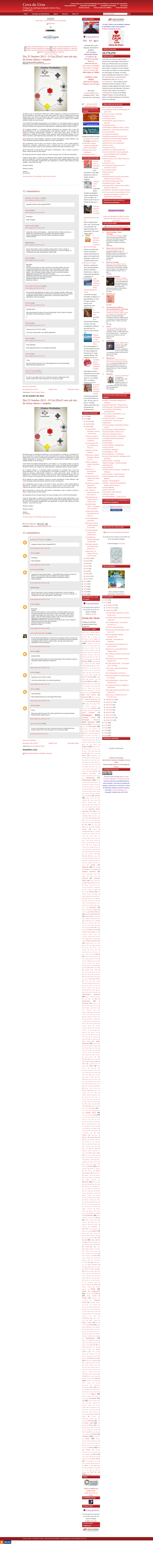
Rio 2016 (93, 1345)
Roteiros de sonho (94, 1358)
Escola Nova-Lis (95, 912)
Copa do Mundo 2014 (94, 818)
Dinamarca (97, 882)
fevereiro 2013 (110, 717)
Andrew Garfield (93, 674)
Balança (95, 728)
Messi (85, 1184)
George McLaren (87, 963)
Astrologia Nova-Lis (91, 720)
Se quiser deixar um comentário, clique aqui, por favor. (39, 176)
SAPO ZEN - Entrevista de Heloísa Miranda (117, 190)
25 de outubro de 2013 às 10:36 (35, 200)
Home (26, 14)
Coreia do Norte (89, 820)
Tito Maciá (85, 1429)
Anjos (92, 681)
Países (96, 1257)
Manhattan (88, 1141)
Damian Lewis (94, 842)
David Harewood (95, 858)
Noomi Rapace (90, 1242)
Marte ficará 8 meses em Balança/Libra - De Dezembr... (92, 525)
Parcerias (107, 174)
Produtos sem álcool (89, 1316)
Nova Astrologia (88, 1244)
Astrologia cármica (89, 154)
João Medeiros (94, 1039)
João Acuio (85, 1039)
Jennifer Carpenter (93, 1023)
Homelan (89, 992)
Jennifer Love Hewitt (88, 1030)
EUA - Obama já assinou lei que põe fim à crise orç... (92, 492)
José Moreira (89, 1057)
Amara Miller (95, 659)
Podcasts (88, 1293)
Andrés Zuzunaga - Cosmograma (114, 418)
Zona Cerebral (76, 1538)
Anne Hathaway (94, 683)
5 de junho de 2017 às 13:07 (34, 373)
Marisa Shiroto (94, 1161)
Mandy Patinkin (96, 1139)
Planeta (96, 1284)
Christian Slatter (96, 791)
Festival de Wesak (93, 938)
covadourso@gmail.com (91, 93)
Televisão (91, 1421)
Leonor (92, 1103)
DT (85, 1538)
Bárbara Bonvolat (88, 733)
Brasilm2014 (94, 755)
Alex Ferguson (94, 652)
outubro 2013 (110, 610)
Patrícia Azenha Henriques (92, 1269)
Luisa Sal (84, 1128)
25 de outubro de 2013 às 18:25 (35, 260)
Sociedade (92, 1398)
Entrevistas (92, 907)
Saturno (97, 1378)
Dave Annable (89, 853)
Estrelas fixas (96, 918)
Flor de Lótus (96, 943)
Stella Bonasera (93, 1403)
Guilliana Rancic (94, 976)
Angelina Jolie (93, 679)
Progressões (85, 1318)
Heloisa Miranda (87, 987)
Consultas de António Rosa (40, 14)
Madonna (84, 1137)
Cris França (95, 824)
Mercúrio (39, 63)
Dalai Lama (85, 842)
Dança (83, 844)
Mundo (90, 1215)
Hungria (98, 996)
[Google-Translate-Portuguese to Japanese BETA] (63, 48)
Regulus (93, 1333)
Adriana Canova (86, 645)
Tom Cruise (85, 1432)
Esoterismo (96, 914)
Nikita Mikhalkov (86, 1235)
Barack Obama (95, 731)
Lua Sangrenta (96, 1121)
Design (93, 865)
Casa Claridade (86, 769)
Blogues (85, 746)
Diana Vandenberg (87, 874)
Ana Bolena (85, 663)
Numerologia (88, 1246)
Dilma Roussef (88, 882)
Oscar (95, 1255)
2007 (85, 594)
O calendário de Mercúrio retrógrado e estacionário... (92, 539)
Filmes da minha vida (93, 941)
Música (98, 1217)
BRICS (84, 757)
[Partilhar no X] (44, 524)
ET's (85, 920)
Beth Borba (107, 423)
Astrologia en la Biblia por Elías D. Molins (116, 127)
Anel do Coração (84, 7)
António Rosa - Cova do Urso (113, 420)
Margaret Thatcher (87, 1150)
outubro (87, 426)
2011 (85, 584)
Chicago (84, 784)
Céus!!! (108, 326)
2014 (85, 416)
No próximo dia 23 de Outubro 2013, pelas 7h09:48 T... (92, 478)
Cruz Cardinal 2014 (92, 833)
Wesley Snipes (96, 1463)
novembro (88, 424)
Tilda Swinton (87, 1427)
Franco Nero (94, 949)
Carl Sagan (85, 766)
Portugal (84, 1298)
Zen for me (95, 1472)
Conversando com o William (102, 7)
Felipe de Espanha (87, 932)
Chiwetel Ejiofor (93, 784)
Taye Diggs (85, 1414)
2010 (85, 586)
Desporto (85, 867)
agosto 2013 (109, 702)
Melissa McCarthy (91, 1179)
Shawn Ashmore (93, 1391)
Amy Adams (95, 661)
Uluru (98, 1436)
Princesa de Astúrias (87, 1307)
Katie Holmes (94, 1072)
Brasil (84, 755)
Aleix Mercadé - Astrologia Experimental (116, 407)
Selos (91, 1387)
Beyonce (96, 742)
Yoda (93, 1470)
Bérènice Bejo (91, 740)
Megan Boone (96, 1173)
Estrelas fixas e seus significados (114, 143)
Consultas (85, 815)
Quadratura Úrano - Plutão (112, 183)
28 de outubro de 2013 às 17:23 (35, 340)
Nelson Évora (85, 1231)
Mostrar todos (127, 392)
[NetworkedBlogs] (116, 507)
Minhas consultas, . (91, 70)
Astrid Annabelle (30, 226)
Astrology (85, 724)
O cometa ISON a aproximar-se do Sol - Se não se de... (92, 431)
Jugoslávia (92, 1063)
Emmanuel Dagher (89, 905)
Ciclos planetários (109, 132)
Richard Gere (85, 1340)
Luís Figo (84, 1126)
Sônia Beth (91, 1400)
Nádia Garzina (89, 1220)
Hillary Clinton (91, 990)
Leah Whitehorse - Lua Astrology (114, 454)
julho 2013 (109, 705)
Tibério (91, 1425)
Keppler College (89, 1077)
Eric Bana (84, 911)
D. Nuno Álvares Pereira (91, 840)
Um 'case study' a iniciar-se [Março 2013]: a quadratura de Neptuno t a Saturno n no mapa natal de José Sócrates (117, 194)
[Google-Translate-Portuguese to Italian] (37, 48)
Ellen (85, 900)
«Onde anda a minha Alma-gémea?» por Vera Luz (92, 514)
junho (87, 566)
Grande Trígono (96, 972)
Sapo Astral (91, 1374)
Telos (98, 1420)
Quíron (56, 14)
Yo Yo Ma (85, 1470)
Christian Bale (85, 791)
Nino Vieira (95, 1235)
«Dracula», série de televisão (114, 627)
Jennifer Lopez (94, 1028)
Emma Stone (96, 903)
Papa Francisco (92, 1264)
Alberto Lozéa (94, 650)
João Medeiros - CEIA (110, 452)
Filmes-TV (75, 14)
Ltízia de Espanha (87, 1115)
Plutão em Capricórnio (91, 1291)
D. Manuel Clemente (94, 838)
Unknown (28, 210)
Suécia (90, 1407)
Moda (86, 1204)
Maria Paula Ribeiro (87, 1157)
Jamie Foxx (92, 1019)
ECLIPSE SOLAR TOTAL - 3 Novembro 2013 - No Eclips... (92, 507)
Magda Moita (94, 1137)
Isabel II (84, 1007)
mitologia (89, 1202)
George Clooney (94, 961)
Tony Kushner (85, 1434)
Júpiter (31, 63)
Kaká (92, 1068)
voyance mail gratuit (31, 371)
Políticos (97, 1293)
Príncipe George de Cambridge (90, 1313)
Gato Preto (85, 961)
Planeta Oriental (87, 1287)
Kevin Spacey (85, 1081)
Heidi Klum (97, 983)
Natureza (84, 1226)
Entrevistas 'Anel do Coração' (113, 141)
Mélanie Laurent (88, 1175)
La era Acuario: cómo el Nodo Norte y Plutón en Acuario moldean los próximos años (117, 361)
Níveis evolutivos (86, 1237)
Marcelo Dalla (93, 1148)
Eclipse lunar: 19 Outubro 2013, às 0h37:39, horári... (91, 553)
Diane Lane (93, 876)
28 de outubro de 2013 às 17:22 (35, 305)
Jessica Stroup (86, 1034)
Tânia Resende (93, 1412)
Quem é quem (87, 1322)
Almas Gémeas (86, 659)
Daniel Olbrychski (93, 849)
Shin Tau (84, 1394)
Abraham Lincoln (92, 643)
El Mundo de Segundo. (113, 276)
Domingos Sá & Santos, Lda (33, 198)
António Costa (94, 690)
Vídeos (95, 1454)
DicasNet (85, 878)
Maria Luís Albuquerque (91, 1155)
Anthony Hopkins (87, 688)
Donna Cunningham (94, 887)
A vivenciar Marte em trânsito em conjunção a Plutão (96, 389)
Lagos (86, 1097)
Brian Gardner (55, 1538)
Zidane (88, 1474)
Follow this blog (116, 510)
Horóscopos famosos (91, 994)
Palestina (84, 1260)
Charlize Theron (94, 782)
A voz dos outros (94, 641)
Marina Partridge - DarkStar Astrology (115, 463)
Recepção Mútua (89, 1331)
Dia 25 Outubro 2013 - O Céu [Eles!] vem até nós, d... (92, 445)
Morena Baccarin (93, 1206)
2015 (94, 634)
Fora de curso (88, 945)
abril (86, 571)
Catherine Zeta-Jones (89, 773)
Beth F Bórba (87, 742)
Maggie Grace (86, 1139)
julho (86, 563)
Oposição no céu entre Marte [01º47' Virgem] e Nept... (92, 485)
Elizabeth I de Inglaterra (93, 898)
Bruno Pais (90, 760)
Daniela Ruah (85, 851)
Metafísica (92, 1184)
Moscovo (91, 1211)
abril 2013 (109, 712)
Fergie (96, 932)
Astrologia (87, 715)
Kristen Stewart (86, 1090)
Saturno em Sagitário (92, 1380)
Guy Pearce (85, 978)
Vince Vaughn (85, 1456)
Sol (49, 63)
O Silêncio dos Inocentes (91, 1251)
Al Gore (96, 648)
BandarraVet (85, 731)
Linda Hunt (85, 1108)
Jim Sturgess (94, 1036)
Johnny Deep (85, 1050)
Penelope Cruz (88, 1280)
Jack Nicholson (87, 1010)
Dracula (84, 891)
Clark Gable (94, 800)
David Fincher (85, 858)
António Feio (85, 692)
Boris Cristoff (87, 751)
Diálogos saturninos (89, 871)
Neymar (84, 1233)
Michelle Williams (89, 1199)
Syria (96, 1409)
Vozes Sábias (96, 1459)
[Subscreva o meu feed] (48, 19)
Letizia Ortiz (95, 1106)
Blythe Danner (96, 746)
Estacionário (95, 916)
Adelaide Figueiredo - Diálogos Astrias (115, 405)
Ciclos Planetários (121, 7)
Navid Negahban (93, 1228)
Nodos (93, 1240)
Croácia (95, 829)
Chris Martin (85, 789)
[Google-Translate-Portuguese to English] (37, 50)
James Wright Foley (89, 1016)
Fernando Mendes (87, 936)
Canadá (96, 764)
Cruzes (84, 836)
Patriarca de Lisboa (95, 1266)
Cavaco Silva (85, 775)
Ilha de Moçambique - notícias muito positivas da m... (92, 532)
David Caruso (94, 856)
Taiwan (84, 1412)
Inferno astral (96, 1003)
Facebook (92, 925)
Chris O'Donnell (94, 789)
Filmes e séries (108, 145)
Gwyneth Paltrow (95, 978)
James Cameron (94, 1012)
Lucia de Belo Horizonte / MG (34, 286)
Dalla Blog (109, 374)
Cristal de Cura (87, 827)
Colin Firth (92, 804)
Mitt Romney (97, 1202)
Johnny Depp (94, 1050)
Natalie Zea (94, 1222)
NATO (96, 1224)
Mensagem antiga (73, 389)
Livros (93, 1108)
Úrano (87, 1438)
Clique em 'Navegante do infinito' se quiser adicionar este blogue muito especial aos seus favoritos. (116, 219)
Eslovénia (87, 914)
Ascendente (96, 701)
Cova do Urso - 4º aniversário (96, 164)
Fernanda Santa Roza (89, 934)
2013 (85, 419)
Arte (89, 701)
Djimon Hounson (89, 885)
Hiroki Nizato (108, 440)
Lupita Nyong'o (94, 1130)
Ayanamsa (85, 728)
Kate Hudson (94, 1070)
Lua (35, 63)
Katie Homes (85, 1074)
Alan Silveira (85, 650)
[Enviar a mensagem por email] (40, 524)
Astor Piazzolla (94, 710)
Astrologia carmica (88, 717)
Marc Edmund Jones (88, 1146)
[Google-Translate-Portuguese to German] (63, 46)
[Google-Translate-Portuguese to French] (37, 46)
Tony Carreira (94, 1432)
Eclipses (91, 891)
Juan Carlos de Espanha (89, 1061)
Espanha (87, 916)
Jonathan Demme (87, 1052)
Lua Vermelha (87, 1124)
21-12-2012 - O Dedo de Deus (113, 107)
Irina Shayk (87, 1005)
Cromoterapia (85, 831)
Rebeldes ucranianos (94, 1329)
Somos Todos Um (109, 490)
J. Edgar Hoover (93, 1007)
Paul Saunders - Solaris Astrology (114, 474)
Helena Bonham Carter (91, 985)
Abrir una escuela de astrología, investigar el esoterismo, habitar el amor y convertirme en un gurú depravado (117, 312)
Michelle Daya (108, 465)
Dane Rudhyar (93, 844)
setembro (88, 558)
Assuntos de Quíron (110, 118)
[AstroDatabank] (55, 31)
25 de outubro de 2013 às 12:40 (35, 212)
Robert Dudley (86, 1349)
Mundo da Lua (110, 294)
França (86, 947)
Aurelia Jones (94, 724)
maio (86, 568)
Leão (93, 1097)
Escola (87, 59)
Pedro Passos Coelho (94, 1278)
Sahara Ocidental (89, 1365)
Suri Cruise (97, 1407)
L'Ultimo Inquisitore (87, 1095)
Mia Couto (89, 1186)
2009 (85, 589)
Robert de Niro (93, 1347)
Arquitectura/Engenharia (91, 699)
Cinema (97, 795)
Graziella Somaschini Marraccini (114, 438)
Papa (88, 1262)
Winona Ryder (94, 1467)
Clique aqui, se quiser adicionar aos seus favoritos (50, 20)
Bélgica (93, 737)
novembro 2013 (110, 608)
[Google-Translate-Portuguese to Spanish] (50, 52)
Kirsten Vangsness (89, 1086)
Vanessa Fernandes (87, 1443)
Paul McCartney (93, 1273)
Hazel (90, 983)
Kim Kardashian (86, 1083)
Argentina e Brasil (109, 116)
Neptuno (45, 63)
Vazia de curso (88, 1445)
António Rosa (96, 692)
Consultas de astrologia (111, 134)
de (90, 59)
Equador (84, 909)
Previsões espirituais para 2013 (113, 181)
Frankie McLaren (86, 952)
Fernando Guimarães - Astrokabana (115, 436)
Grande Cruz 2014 (91, 970)
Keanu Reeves (96, 1074)
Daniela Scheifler (95, 851)
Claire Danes (90, 798)
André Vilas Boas (87, 672)
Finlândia (87, 943)
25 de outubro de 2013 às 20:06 (35, 288)
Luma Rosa (85, 1130)
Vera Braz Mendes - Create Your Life (115, 496)
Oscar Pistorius (86, 1257)
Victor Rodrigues (86, 1454)
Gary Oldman (85, 958)
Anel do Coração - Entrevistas (113, 114)
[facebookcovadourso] (52, 19)
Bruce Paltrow (91, 757)
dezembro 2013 (110, 605)
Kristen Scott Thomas (91, 1088)
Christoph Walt (88, 793)
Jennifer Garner (86, 1025)
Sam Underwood (93, 1369)
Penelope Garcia (93, 1282)
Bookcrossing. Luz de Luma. (92, 749)
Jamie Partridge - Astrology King (113, 445)
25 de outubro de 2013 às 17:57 (35, 245)
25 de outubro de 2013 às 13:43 (35, 228)
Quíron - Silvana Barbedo (111, 481)
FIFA (83, 940)
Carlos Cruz (94, 766)
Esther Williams (86, 918)
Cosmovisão (91, 822)
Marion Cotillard (91, 1159)
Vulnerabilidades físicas (91, 1461)
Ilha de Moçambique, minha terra (116, 673)
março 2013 (109, 715)
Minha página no (91, 66)
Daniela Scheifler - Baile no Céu (114, 432)
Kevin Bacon (94, 1079)
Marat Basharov (94, 1144)
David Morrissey (96, 860)
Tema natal (88, 1423)
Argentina (85, 697)
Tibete (98, 1425)
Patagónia (84, 1266)
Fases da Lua (92, 929)
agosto (87, 561)
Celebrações (90, 778)
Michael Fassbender (87, 1191)
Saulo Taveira (86, 1382)
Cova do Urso (34, 4)
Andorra (98, 668)
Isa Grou (95, 1005)
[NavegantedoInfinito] (51, 27)
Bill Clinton (93, 744)
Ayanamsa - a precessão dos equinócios (90, 471)
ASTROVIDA (110, 341)
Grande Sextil (85, 972)
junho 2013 (109, 707)
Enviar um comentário (29, 386)
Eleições (84, 896)
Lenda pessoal (93, 1099)
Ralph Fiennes (92, 1327)
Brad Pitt (84, 753)
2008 (85, 591)
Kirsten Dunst (96, 1083)
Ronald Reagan (86, 1356)
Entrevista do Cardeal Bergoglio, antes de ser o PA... (92, 457)
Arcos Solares (91, 695)
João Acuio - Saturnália (111, 449)
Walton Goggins (86, 1463)
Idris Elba (88, 999)
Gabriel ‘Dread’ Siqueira (91, 956)
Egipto (96, 894)
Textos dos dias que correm (114, 250)
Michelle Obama (96, 1197)
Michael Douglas (92, 1188)
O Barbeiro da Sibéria (94, 1249)
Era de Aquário (93, 909)
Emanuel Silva (94, 900)
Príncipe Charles (94, 1311)
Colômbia (90, 807)
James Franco (86, 1014)
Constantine (94, 813)
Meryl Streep (96, 1182)
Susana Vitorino (88, 1409)
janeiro (87, 579)
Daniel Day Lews (86, 847)
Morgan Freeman (87, 1208)
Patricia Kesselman (89, 1271)
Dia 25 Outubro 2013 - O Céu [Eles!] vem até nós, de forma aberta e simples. (50, 58)
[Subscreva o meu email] (50, 19)
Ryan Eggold (85, 1362)
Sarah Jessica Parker (92, 1376)
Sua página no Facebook (91, 139)
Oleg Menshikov (86, 1253)
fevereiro (88, 576)
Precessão (124, 5)
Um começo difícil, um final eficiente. (117, 328)
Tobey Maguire (94, 1429)
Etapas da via (91, 920)
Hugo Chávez (89, 996)
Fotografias (97, 945)
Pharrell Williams (86, 1284)
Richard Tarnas (86, 1342)
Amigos (84, 661)
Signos (93, 1394)
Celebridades (87, 780)
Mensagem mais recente (30, 389)
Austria (84, 726)
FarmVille (91, 927)
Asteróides (85, 710)
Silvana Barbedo (86, 1396)
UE (94, 1436)
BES (99, 740)
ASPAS (98, 703)
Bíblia (83, 744)
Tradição (94, 1434)
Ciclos (89, 795)
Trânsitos (85, 1436)
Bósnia (96, 751)
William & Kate (88, 1465)
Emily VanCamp (86, 903)
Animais (84, 681)
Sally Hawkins (91, 1367)
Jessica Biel (94, 1032)
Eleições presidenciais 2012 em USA (115, 136)
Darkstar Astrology (112, 262)
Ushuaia (96, 1441)
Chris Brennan (86, 786)
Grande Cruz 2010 (94, 967)
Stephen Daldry (87, 1405)
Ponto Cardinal (92, 1295)
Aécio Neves (96, 645)
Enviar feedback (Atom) (37, 392)
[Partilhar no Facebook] (47, 524)
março (87, 573)
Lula (97, 1128)
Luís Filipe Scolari (93, 1126)
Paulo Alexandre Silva (88, 1275)
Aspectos (94, 708)
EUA (99, 920)
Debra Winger (88, 862)
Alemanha (84, 652)
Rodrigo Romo (94, 1353)
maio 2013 (109, 710)
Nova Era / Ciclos (109, 163)
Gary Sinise (95, 958)
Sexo (92, 1389)
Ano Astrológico (86, 686)
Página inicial (53, 389)
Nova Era (65, 14)
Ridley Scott (85, 1345)
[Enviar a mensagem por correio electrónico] (37, 523)
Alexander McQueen (87, 654)
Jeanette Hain (90, 1021)
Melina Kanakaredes (94, 1177)
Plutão (93, 1289)
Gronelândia (97, 974)
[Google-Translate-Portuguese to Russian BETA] (64, 50)
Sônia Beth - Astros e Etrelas (112, 492)
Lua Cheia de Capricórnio (89, 1117)
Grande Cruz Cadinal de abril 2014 (114, 150)
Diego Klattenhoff (95, 880)
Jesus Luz (95, 1034)
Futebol (97, 954)
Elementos (91, 896)
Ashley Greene (89, 703)
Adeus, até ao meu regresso (115, 248)
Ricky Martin (95, 1342)
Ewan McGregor (89, 923)
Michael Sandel (93, 1193)
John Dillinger (94, 1045)
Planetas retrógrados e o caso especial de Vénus (96, 339)
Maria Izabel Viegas (94, 1153)
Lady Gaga (97, 1095)
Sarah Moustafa (86, 1378)
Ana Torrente (90, 668)
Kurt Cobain (93, 1092)
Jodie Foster (86, 1041)
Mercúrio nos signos (90, 263)
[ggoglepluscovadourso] (53, 19)
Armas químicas (96, 697)
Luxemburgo (85, 1132)
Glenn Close (91, 965)
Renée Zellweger (95, 1336)
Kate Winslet (85, 1072)
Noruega (98, 1242)
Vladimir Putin (85, 1458)
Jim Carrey (85, 1036)
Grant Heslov (87, 974)
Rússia (96, 1360)
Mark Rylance (86, 1164)
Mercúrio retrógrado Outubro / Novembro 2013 (92, 464)
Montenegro (94, 1204)
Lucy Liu (96, 1124)
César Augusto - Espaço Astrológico (115, 429)
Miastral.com (110, 358)
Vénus (91, 1447)
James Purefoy (96, 1014)
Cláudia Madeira (87, 802)
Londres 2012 (90, 1112)
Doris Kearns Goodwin (91, 889)
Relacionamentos (70, 5)
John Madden (85, 1048)
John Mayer (95, 1048)
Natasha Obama (86, 1224)
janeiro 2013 (110, 720)
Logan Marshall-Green (94, 1110)
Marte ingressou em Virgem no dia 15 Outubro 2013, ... (91, 499)
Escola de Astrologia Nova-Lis (113, 434)
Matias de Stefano (95, 1168)
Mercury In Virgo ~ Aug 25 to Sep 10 (116, 264)
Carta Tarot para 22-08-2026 (114, 235)
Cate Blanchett (93, 771)
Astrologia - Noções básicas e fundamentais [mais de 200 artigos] (91, 146)
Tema (45, 1538)
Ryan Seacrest (96, 1362)
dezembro (88, 421)
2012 (85, 581)
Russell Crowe (88, 1360)
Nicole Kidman (93, 1233)
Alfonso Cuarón (94, 657)
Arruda (84, 701)
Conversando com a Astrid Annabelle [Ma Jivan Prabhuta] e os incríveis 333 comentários (99, 3)
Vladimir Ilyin (95, 1456)
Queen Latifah (93, 1320)
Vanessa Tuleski (109, 494)
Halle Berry (88, 981)
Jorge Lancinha (96, 1054)
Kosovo (98, 1086)
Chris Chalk (95, 786)
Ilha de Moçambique (110, 156)
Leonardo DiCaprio (87, 1101)
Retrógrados (90, 1338)
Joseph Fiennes (94, 1059)
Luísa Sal (91, 1128)
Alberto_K (95, 141)
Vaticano (98, 1443)
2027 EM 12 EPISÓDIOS (121, 375)
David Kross (87, 860)
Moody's (84, 1206)
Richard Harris (94, 1340)
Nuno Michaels (108, 467)
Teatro (84, 1416)
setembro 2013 (110, 699)
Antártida (95, 686)
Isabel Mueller (108, 443)
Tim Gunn (95, 1427)
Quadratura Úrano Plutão (88, 5)
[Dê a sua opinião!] (42, 524)
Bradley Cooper (94, 753)
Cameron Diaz (87, 762)
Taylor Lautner (94, 1414)
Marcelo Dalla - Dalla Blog (112, 461)
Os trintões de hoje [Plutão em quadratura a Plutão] (96, 364)
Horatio (96, 992)
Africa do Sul (87, 648)
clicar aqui (93, 614)
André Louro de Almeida (91, 670)
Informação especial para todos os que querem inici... (91, 546)
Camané (98, 760)
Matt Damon (88, 1170)
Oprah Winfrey (86, 1255)
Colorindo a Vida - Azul (96, 184)
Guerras (86, 976)
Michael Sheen (87, 1195)
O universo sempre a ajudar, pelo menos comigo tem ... (92, 438)
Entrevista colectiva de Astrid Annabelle (116, 138)
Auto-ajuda (92, 726)
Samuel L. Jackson (87, 1371)
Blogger (116, 767)
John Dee (86, 1045)
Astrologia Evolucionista (108, 5)
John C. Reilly (96, 1043)
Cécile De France (95, 775)
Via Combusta (94, 1452)
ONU (96, 1253)
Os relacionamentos (96, 312)
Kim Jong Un (95, 1081)
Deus (94, 867)
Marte (91, 1166)
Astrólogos (91, 722)
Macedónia (94, 1135)
